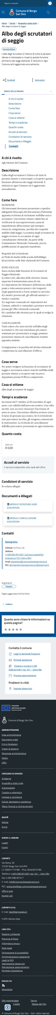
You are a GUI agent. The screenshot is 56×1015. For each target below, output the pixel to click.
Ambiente (6, 778)
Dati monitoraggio (10, 1000)
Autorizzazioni (8, 788)
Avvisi (4, 827)
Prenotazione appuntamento (15, 967)
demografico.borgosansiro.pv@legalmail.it (29, 565)
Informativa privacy (11, 943)
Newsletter (7, 989)
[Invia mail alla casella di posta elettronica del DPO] (18, 912)
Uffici (4, 762)
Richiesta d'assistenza (12, 970)
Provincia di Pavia (10, 939)
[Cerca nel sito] (47, 12)
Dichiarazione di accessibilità (15, 952)
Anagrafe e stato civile (27, 23)
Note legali (7, 948)
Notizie (5, 822)
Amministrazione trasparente (16, 956)
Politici (5, 758)
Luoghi (5, 843)
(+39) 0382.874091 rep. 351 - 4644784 (30, 873)
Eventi (5, 847)
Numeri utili (7, 895)
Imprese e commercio (12, 797)
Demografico (11, 542)
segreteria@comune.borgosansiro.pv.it (29, 561)
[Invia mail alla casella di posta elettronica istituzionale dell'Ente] (24, 882)
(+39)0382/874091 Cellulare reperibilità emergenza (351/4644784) (24, 556)
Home (4, 23)
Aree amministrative (11, 735)
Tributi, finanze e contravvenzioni (17, 806)
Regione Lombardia (11, 3)
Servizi (12, 23)
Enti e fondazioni (10, 744)
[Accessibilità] (7, 1007)
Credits (16, 1004)
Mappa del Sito (39, 1004)
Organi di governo (10, 749)
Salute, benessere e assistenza (16, 801)
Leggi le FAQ (8, 960)
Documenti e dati (10, 739)
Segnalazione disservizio (13, 963)
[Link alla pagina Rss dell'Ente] (3, 985)
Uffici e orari (7, 891)
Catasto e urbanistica (12, 792)
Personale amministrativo (14, 753)
